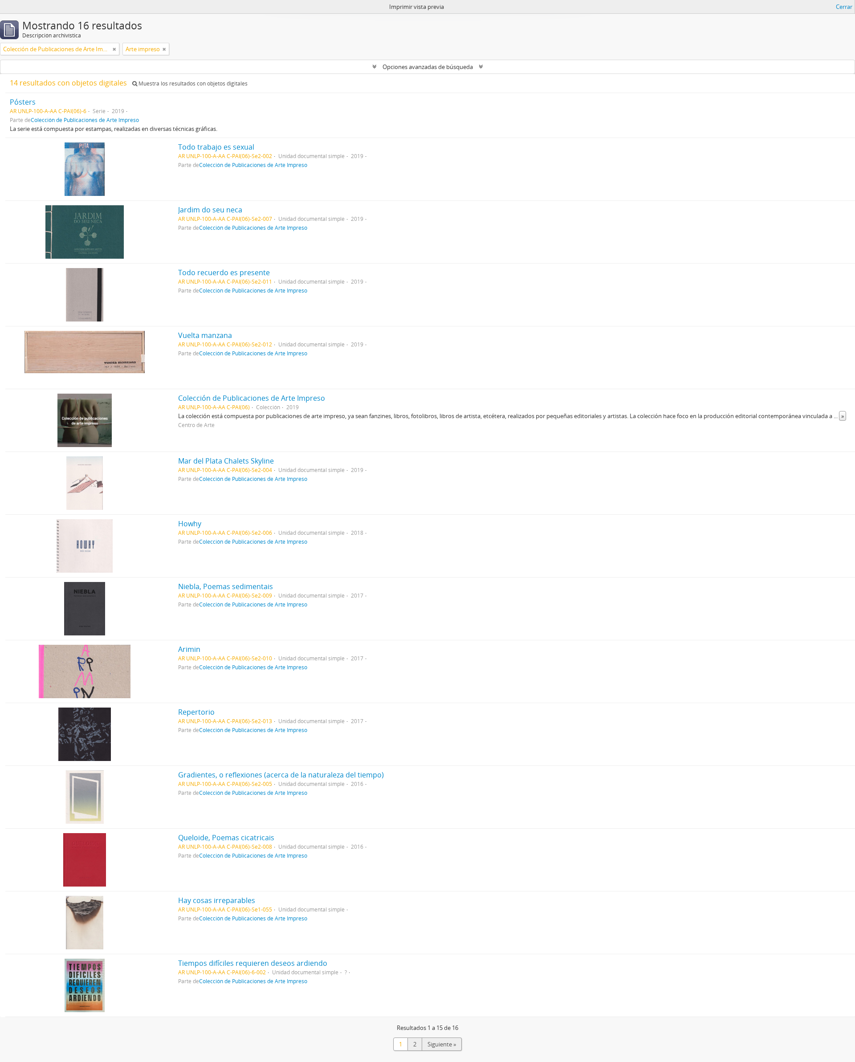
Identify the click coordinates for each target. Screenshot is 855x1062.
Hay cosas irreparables (216, 900)
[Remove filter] (114, 49)
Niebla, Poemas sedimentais (225, 586)
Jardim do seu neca (210, 210)
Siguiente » (442, 1044)
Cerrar (844, 7)
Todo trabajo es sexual (216, 147)
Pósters (23, 102)
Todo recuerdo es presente (224, 272)
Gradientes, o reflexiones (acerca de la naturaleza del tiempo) (281, 775)
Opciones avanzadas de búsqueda (427, 67)
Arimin (189, 649)
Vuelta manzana (205, 335)
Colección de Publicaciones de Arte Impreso (85, 119)
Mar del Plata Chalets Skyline (226, 461)
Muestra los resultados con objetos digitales (192, 83)
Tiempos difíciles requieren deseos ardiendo (252, 963)
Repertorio (196, 712)
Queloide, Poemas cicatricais (226, 837)
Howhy (189, 524)
